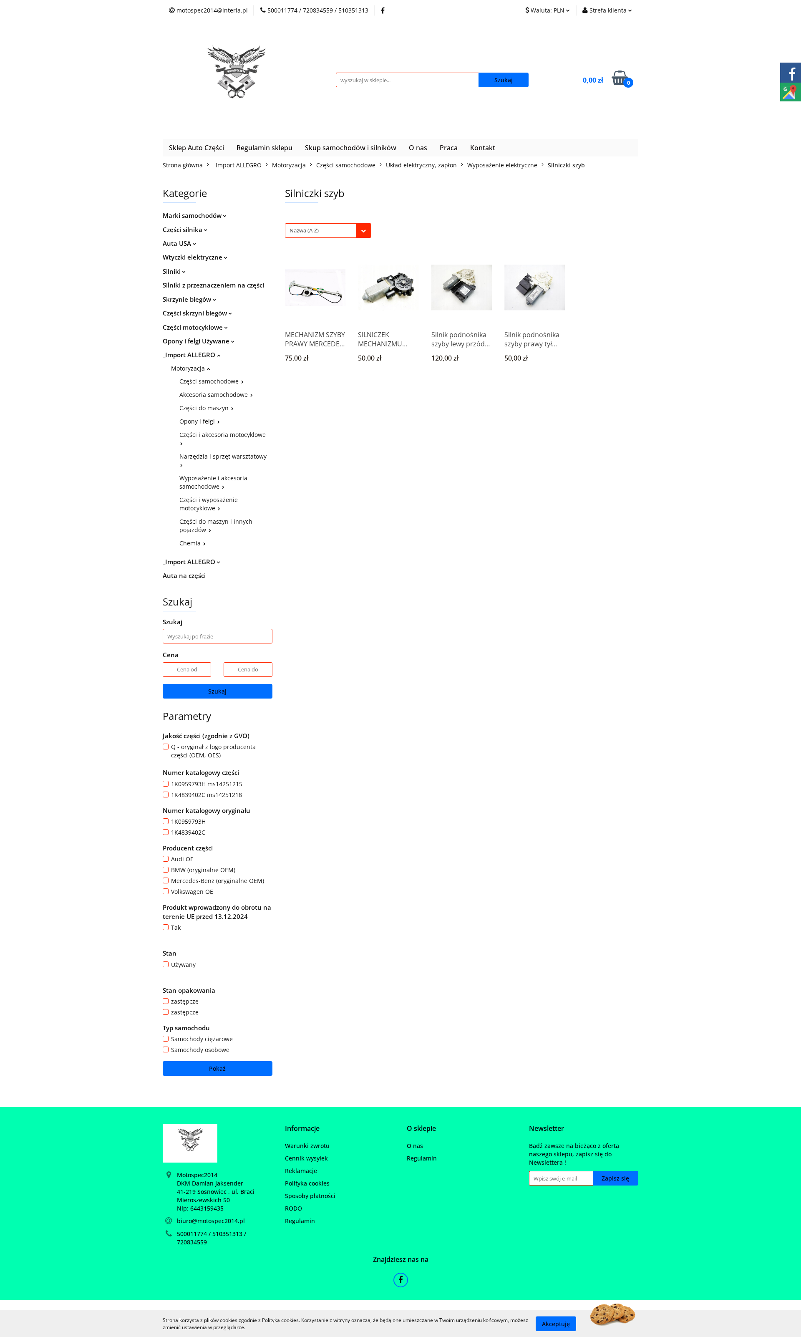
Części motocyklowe (193, 327)
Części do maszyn (204, 408)
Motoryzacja (189, 368)
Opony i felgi (198, 421)
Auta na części (184, 575)
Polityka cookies (307, 1183)
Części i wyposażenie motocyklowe (208, 504)
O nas (418, 147)
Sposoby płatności (310, 1196)
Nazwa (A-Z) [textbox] (304, 230)
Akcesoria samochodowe (214, 395)
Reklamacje (301, 1171)
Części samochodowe (209, 381)
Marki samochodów (193, 215)
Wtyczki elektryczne (193, 257)
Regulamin (300, 1221)
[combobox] (328, 230)
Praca (449, 147)
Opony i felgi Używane (197, 341)
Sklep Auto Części (196, 147)
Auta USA (178, 243)
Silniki (172, 271)
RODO (293, 1208)
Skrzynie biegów (188, 299)
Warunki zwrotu (307, 1146)
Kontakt (482, 147)
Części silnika (183, 229)
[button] (302, 1129)
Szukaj (217, 691)
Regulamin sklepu (264, 147)
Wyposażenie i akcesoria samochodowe (213, 482)
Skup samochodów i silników (350, 147)
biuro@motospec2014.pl (211, 1221)
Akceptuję (556, 1323)
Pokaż (217, 1068)
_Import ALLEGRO (190, 355)
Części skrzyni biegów (196, 313)
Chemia (190, 543)
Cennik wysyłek (306, 1158)
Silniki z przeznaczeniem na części (213, 285)
